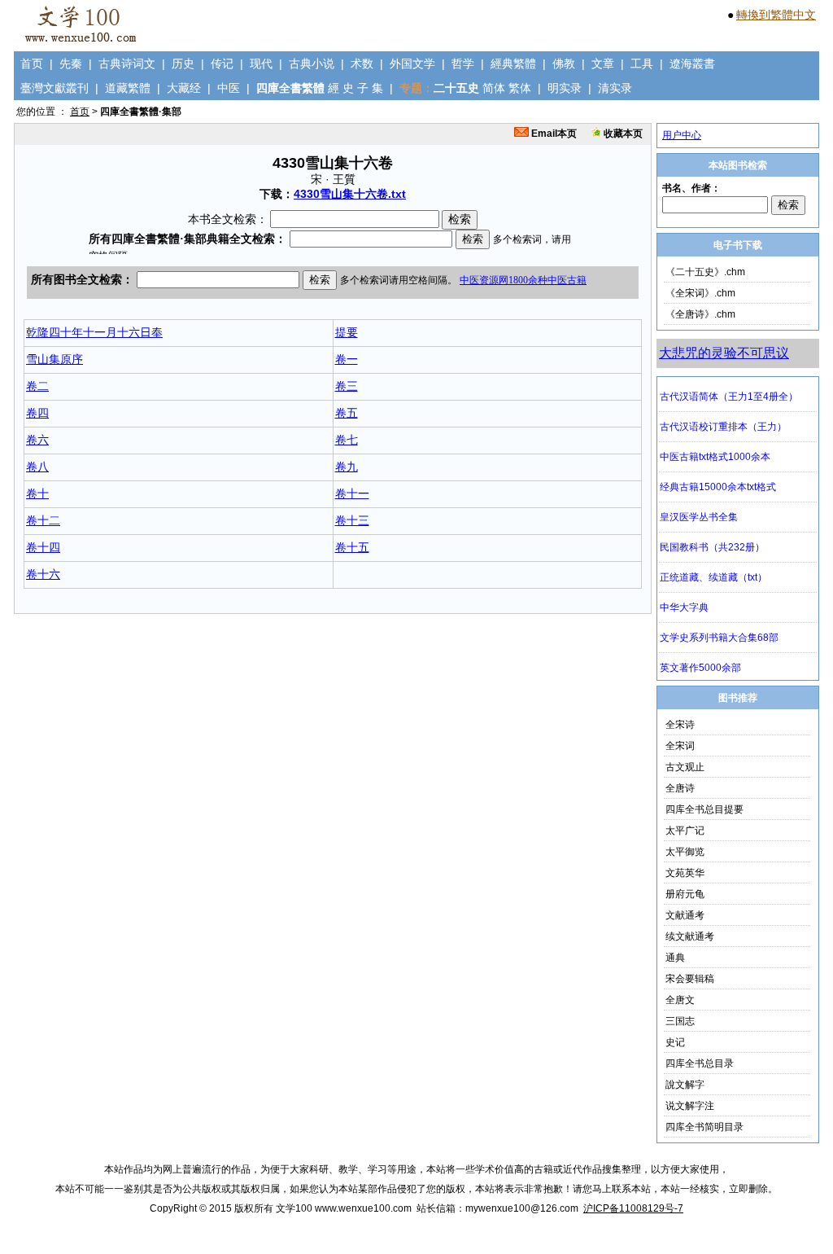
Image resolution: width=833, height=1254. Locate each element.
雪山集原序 (54, 359)
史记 (675, 1042)
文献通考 (684, 915)
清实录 (615, 87)
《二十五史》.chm (705, 272)
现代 (261, 63)
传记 (222, 63)
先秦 (70, 63)
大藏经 (184, 87)
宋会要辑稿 (689, 978)
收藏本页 (622, 133)
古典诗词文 (126, 63)
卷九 (346, 466)
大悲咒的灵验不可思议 (724, 353)
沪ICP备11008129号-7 (633, 1208)
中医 (228, 87)
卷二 (37, 385)
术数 (362, 63)
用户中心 (681, 135)
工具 (641, 63)
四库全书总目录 (699, 1063)
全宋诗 (680, 724)
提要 (346, 332)
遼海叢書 (692, 63)
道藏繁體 (127, 87)
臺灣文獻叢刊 (54, 87)
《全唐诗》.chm (700, 314)
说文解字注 (689, 1106)
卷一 (346, 359)
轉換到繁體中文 (776, 14)
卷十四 (43, 547)
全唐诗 (680, 788)
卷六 (37, 439)
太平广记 (684, 830)
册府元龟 (684, 894)
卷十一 (352, 493)
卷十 (37, 493)
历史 (183, 63)
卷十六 (43, 574)
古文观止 (684, 767)
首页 (31, 63)
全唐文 (680, 1000)
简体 (493, 87)
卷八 (37, 466)
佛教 (563, 63)
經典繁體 (513, 63)
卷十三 (352, 520)
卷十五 (352, 547)
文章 (602, 63)
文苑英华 (684, 873)
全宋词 (680, 746)
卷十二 (43, 520)
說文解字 (684, 1084)
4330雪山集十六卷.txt (350, 193)
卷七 (346, 439)
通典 (675, 957)
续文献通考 (689, 936)
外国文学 (412, 63)
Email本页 (553, 133)
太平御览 (684, 851)
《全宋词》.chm (700, 293)
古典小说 (311, 63)
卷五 (346, 412)
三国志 (680, 1021)
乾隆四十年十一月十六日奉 (94, 332)
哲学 (462, 63)
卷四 (37, 412)
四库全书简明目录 (704, 1127)
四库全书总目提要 (704, 809)
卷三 (346, 385)
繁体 (519, 87)
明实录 (564, 87)
